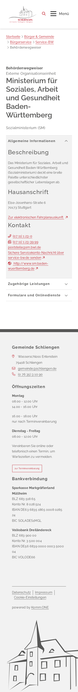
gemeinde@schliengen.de (37, 368)
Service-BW (44, 42)
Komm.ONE (40, 607)
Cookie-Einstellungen (30, 597)
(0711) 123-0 (22, 236)
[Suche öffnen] (44, 14)
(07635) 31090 (30, 374)
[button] (59, 13)
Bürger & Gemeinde (39, 37)
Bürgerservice (21, 42)
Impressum (43, 592)
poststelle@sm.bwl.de (24, 247)
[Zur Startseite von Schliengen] (22, 14)
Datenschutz (21, 592)
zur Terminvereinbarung (27, 468)
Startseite (13, 37)
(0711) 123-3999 (25, 242)
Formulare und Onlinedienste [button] (34, 295)
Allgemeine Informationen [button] (31, 141)
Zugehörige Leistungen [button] (29, 284)
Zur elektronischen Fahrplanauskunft (36, 217)
